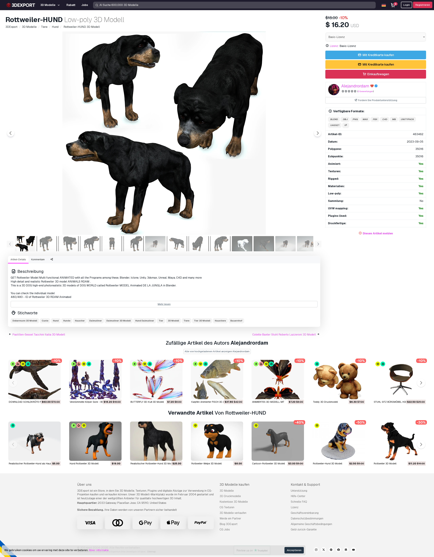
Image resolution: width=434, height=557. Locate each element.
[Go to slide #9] (199, 243)
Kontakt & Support (305, 484)
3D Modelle (227, 490)
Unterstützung (299, 490)
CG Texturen (227, 507)
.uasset (335, 125)
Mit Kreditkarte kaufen (378, 55)
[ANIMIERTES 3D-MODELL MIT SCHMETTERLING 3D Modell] (278, 379)
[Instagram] (316, 550)
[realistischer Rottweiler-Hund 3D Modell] (156, 441)
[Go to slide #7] (155, 243)
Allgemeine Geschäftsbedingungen (311, 524)
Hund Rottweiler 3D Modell (84, 463)
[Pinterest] (331, 550)
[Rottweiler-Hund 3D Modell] (338, 441)
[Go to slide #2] (47, 243)
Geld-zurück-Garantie (304, 529)
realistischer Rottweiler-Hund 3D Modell (153, 463)
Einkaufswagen (378, 74)
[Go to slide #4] (90, 243)
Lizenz (294, 507)
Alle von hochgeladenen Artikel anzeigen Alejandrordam (217, 351)
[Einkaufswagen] (49, 394)
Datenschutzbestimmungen (307, 518)
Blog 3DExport (229, 524)
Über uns (84, 484)
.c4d (384, 119)
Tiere (186, 320)
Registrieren (422, 4)
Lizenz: (334, 46)
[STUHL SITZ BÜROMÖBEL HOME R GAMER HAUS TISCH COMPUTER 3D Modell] (399, 379)
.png (355, 119)
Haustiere (220, 320)
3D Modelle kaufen (234, 484)
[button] (421, 383)
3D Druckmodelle (230, 496)
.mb (394, 119)
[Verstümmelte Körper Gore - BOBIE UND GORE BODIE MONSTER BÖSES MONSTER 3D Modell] (95, 379)
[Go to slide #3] (68, 243)
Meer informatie (99, 550)
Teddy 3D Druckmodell (325, 401)
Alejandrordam (355, 86)
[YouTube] (353, 550)
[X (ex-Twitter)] (323, 550)
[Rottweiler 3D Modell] (399, 441)
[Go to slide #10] (220, 243)
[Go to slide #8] (177, 243)
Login (406, 4)
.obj (345, 119)
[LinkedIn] (346, 550)
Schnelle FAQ (299, 501)
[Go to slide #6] (133, 243)
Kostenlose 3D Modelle (234, 501)
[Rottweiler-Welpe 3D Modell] (217, 441)
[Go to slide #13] (285, 243)
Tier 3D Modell (202, 320)
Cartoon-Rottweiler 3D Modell (268, 463)
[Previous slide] (10, 133)
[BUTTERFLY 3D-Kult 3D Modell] (156, 379)
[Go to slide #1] (25, 243)
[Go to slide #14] (307, 243)
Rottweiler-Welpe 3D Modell (206, 463)
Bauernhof (236, 320)
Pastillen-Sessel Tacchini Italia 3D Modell (38, 334)
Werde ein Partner (230, 518)
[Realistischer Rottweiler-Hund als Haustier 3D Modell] (34, 441)
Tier (161, 320)
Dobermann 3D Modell (25, 320)
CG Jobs (225, 529)
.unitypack (407, 119)
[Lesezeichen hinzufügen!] (56, 394)
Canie (45, 320)
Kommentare (38, 259)
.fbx (374, 119)
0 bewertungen (365, 91)
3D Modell (173, 320)
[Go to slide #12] (264, 243)
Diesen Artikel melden (378, 233)
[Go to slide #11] (242, 243)
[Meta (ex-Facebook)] (338, 550)
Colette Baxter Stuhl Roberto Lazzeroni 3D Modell (284, 334)
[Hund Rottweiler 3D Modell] (95, 441)
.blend (334, 119)
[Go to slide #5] (112, 243)
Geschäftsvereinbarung (305, 513)
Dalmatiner (95, 320)
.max (365, 119)
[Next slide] (317, 133)
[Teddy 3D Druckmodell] (338, 379)
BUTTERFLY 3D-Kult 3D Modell (147, 401)
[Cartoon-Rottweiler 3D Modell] (278, 441)
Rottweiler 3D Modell (385, 463)
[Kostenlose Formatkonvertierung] (345, 125)
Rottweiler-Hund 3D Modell (327, 463)
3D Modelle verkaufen (233, 513)
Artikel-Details (18, 259)
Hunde (66, 320)
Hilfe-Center (298, 496)
